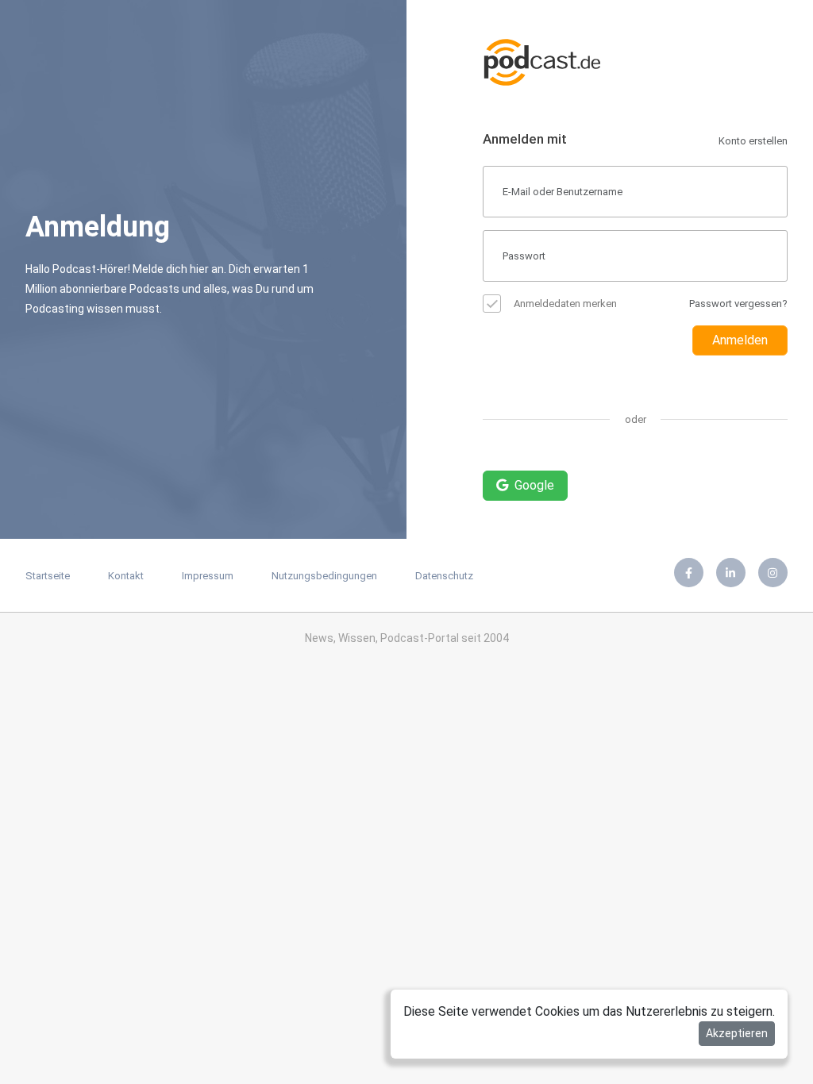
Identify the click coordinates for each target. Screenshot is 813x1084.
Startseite (47, 576)
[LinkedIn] (731, 572)
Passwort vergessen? (738, 303)
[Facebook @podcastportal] (688, 572)
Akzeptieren (737, 1033)
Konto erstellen (753, 141)
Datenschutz (444, 576)
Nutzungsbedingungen (324, 576)
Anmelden (740, 340)
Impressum (207, 576)
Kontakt (126, 576)
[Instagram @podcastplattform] (773, 572)
